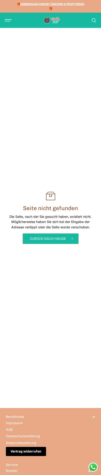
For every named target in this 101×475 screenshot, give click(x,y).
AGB (9, 429)
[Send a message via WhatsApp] (93, 467)
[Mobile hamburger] (9, 20)
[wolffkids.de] (52, 20)
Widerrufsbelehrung (21, 443)
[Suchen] (93, 20)
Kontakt (12, 471)
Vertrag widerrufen (26, 451)
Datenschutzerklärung (23, 436)
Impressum (14, 423)
